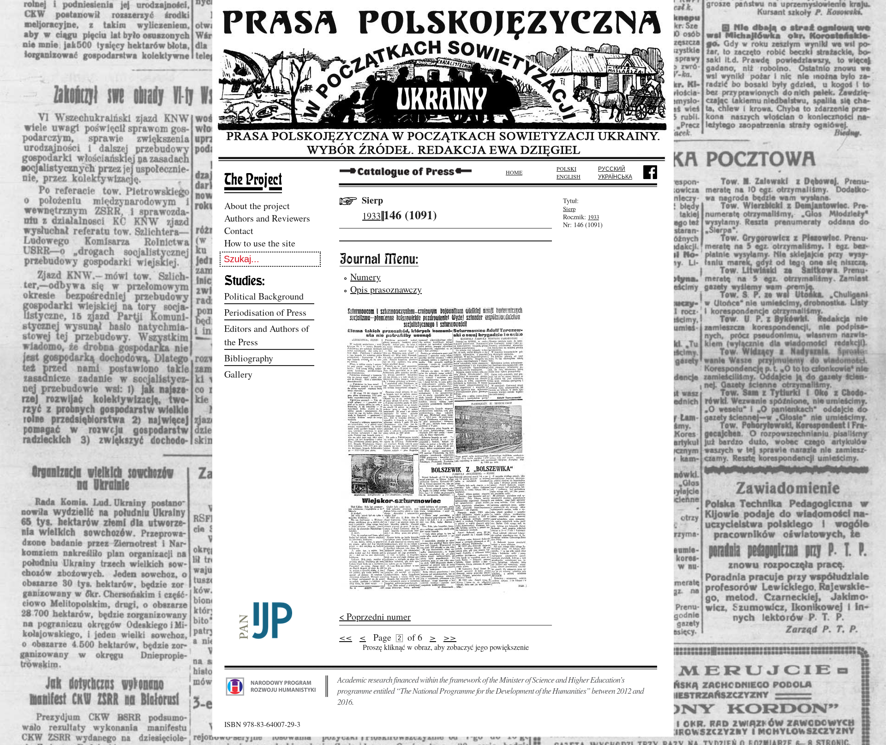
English (569, 176)
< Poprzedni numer (375, 616)
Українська (615, 176)
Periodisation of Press (265, 312)
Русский (611, 168)
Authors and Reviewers (267, 218)
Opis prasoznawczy (386, 289)
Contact (238, 230)
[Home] (443, 158)
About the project (257, 205)
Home (514, 172)
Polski (566, 168)
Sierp (372, 200)
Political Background (264, 296)
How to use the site (259, 243)
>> (449, 637)
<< (345, 637)
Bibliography (248, 358)
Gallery (238, 374)
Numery (365, 276)
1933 (371, 216)
